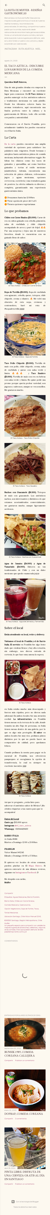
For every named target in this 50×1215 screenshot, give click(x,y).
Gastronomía (25, 905)
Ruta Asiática (26, 49)
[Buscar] (44, 4)
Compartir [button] (8, 893)
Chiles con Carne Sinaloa (24, 901)
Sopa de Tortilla (27, 909)
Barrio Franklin (33, 897)
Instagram (10, 49)
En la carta (9, 144)
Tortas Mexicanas (11, 913)
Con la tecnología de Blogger (27, 1202)
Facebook (31, 872)
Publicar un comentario (24, 1060)
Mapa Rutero (35, 865)
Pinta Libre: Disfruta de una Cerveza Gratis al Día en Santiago (24, 1175)
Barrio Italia (9, 901)
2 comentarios (21, 1118)
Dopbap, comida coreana (23, 1114)
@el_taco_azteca (23, 825)
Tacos (36, 909)
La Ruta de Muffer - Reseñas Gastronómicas (23, 11)
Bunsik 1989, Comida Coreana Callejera (19, 1053)
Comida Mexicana (11, 905)
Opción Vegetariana (12, 909)
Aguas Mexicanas (20, 897)
